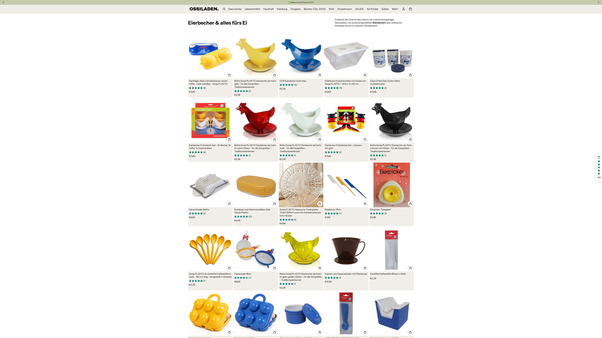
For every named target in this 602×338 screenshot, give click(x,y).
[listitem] (395, 8)
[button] (599, 167)
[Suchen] (224, 8)
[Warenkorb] (410, 8)
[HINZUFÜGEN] (229, 75)
